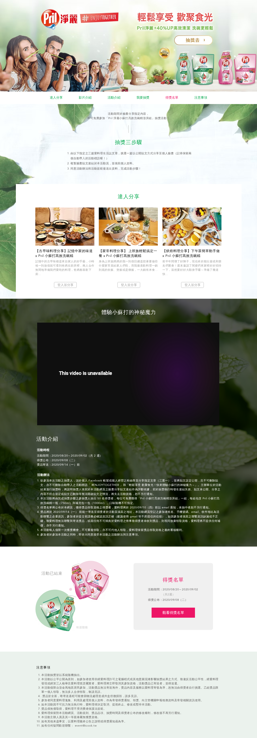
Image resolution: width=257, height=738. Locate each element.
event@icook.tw (86, 725)
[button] (171, 98)
